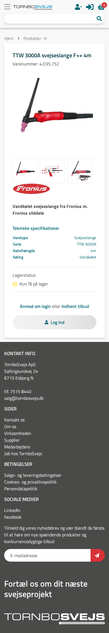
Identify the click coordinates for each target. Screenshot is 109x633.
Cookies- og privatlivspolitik (30, 481)
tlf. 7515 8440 (17, 391)
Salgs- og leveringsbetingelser (32, 475)
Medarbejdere (17, 446)
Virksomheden (17, 433)
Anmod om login (35, 306)
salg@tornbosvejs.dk (24, 398)
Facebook (13, 517)
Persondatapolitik (20, 488)
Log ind (58, 322)
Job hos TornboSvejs (23, 453)
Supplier (12, 440)
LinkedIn (12, 510)
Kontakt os (14, 419)
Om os (10, 426)
